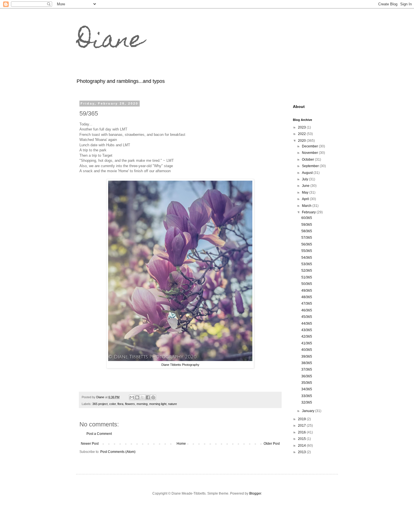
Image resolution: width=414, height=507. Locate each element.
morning (142, 404)
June (306, 186)
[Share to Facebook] (148, 397)
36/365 (306, 376)
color (112, 404)
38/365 (306, 363)
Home (181, 444)
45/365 (306, 317)
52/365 (306, 271)
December (310, 146)
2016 (302, 432)
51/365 (306, 277)
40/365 (306, 350)
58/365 (306, 231)
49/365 (306, 291)
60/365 (306, 218)
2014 (302, 446)
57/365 (306, 238)
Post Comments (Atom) (117, 452)
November (310, 153)
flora (120, 404)
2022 (302, 134)
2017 (302, 426)
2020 (302, 141)
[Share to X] (142, 397)
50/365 (306, 284)
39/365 (306, 356)
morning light (157, 404)
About (299, 106)
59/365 (306, 225)
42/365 (306, 336)
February (309, 212)
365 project (100, 404)
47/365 (306, 303)
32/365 (306, 402)
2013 (302, 452)
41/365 (306, 343)
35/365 (306, 383)
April (306, 199)
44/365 (306, 324)
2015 (302, 439)
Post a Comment (99, 434)
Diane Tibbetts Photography (180, 364)
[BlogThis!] (137, 397)
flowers (130, 404)
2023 (302, 127)
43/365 (306, 330)
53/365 (306, 264)
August (307, 173)
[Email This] (132, 397)
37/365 (306, 369)
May (305, 192)
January (308, 411)
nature (172, 404)
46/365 (306, 310)
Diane (110, 41)
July (305, 179)
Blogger (255, 493)
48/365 (306, 297)
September (311, 166)
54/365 (306, 258)
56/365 (306, 244)
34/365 (306, 389)
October (308, 159)
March (307, 206)
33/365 (306, 396)
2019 (302, 419)
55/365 (306, 251)
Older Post (272, 444)
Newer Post (90, 444)
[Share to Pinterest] (153, 397)
